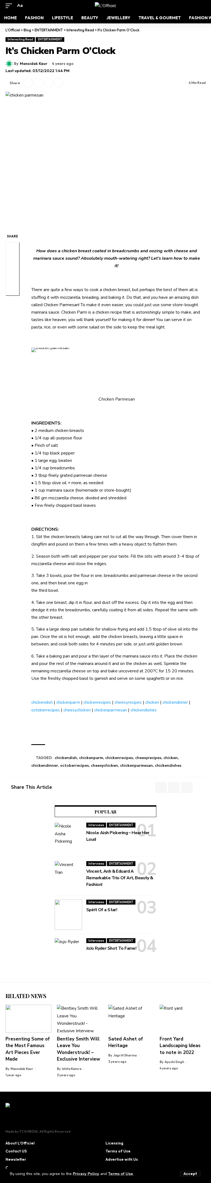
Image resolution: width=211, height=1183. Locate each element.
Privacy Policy (86, 1173)
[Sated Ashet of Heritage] (131, 1018)
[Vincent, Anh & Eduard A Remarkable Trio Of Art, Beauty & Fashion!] (68, 876)
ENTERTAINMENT (50, 39)
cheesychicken (77, 710)
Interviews (96, 825)
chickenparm (68, 702)
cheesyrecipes (128, 702)
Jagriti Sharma (125, 1055)
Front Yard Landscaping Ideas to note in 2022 (180, 1046)
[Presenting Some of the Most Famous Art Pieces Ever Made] (28, 1018)
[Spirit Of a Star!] (68, 915)
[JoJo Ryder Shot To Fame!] (68, 953)
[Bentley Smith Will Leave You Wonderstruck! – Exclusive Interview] (80, 1018)
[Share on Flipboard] (38, 82)
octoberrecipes (45, 710)
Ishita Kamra (71, 1069)
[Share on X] (28, 82)
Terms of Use (120, 1173)
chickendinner (175, 702)
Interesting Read (20, 39)
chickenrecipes (97, 702)
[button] (190, 1173)
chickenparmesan (110, 710)
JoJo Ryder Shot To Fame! (111, 948)
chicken (152, 702)
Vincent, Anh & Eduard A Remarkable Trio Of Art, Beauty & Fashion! (119, 878)
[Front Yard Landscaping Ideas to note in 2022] (183, 1018)
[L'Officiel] (105, 6)
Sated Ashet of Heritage (125, 1042)
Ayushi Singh (174, 1062)
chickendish (42, 702)
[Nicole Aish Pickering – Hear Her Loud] (68, 838)
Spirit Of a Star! (101, 910)
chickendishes (144, 710)
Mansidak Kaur (33, 63)
